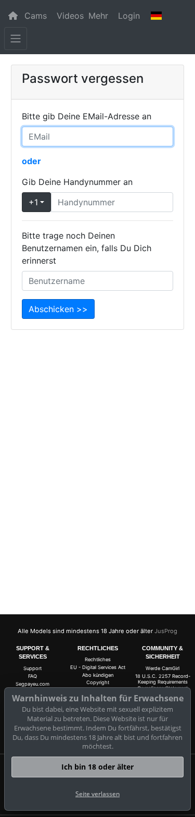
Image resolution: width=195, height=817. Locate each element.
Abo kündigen (97, 675)
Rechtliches (98, 659)
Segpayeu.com (32, 684)
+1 (33, 202)
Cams (35, 15)
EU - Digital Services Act (97, 667)
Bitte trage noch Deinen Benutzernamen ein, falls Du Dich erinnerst (86, 248)
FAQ (32, 676)
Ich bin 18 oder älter (97, 767)
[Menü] (15, 38)
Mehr (98, 15)
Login (129, 15)
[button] (156, 15)
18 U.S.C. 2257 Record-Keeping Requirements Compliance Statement (162, 682)
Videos (70, 15)
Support (32, 668)
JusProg (165, 631)
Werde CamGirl (162, 668)
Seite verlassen (97, 794)
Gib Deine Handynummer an (77, 182)
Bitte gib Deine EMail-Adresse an (86, 116)
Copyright (97, 682)
